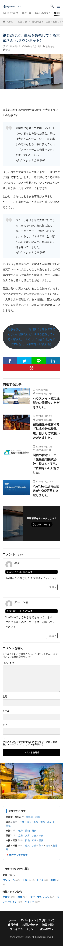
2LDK (40, 880)
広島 (34, 840)
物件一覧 (26, 13)
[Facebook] (10, 360)
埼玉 (29, 821)
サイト (6, 725)
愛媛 (41, 840)
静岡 (34, 830)
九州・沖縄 (11, 845)
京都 (20, 835)
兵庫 (27, 835)
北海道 (29, 816)
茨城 (8, 825)
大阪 (34, 835)
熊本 (41, 845)
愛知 (27, 830)
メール (6, 711)
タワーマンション (40, 897)
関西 (8, 835)
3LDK (54, 880)
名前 (5, 696)
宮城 (37, 816)
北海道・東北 (13, 816)
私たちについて (11, 13)
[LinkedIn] (53, 360)
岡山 (27, 840)
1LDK (25, 880)
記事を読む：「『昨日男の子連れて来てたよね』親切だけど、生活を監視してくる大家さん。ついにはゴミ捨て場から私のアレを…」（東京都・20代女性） (31, 337)
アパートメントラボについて (37, 920)
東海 (8, 830)
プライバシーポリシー (23, 929)
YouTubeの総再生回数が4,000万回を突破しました (46, 491)
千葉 (22, 821)
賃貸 (7, 50)
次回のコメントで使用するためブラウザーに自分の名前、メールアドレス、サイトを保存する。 (30, 743)
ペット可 (30, 901)
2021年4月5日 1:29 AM (19, 611)
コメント (9, 662)
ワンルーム (9, 880)
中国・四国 (11, 840)
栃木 (42, 821)
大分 (34, 845)
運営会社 (13, 924)
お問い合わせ (30, 924)
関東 (8, 821)
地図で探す (48, 924)
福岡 (48, 845)
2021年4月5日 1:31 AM (19, 571)
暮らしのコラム (43, 13)
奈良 (41, 835)
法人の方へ (46, 929)
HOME (9, 21)
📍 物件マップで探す (16, 855)
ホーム (12, 920)
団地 (20, 897)
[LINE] (38, 360)
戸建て (6, 897)
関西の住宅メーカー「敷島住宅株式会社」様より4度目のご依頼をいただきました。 (46, 463)
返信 (51, 587)
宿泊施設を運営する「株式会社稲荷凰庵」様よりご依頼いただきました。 (46, 431)
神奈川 (50, 821)
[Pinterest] (31, 367)
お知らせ (22, 21)
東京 (35, 821)
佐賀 (27, 845)
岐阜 (20, 830)
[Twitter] (24, 360)
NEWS (57, 13)
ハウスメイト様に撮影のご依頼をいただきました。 (46, 403)
